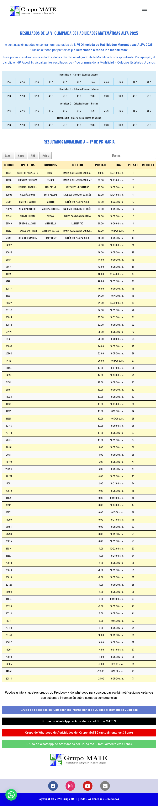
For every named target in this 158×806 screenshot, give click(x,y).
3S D (120, 125)
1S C (93, 110)
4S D (135, 125)
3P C (36, 110)
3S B (120, 96)
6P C (79, 110)
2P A (22, 81)
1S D (93, 125)
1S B (93, 96)
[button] (11, 795)
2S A (106, 81)
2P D (22, 125)
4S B (135, 96)
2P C (22, 110)
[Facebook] (53, 786)
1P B (9, 96)
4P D (51, 125)
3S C (120, 110)
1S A (93, 81)
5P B (65, 96)
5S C (149, 110)
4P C (51, 110)
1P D (9, 125)
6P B (79, 96)
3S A (120, 81)
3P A (36, 81)
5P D (65, 125)
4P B (51, 96)
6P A (79, 81)
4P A (51, 81)
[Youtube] (87, 786)
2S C (106, 110)
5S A (149, 81)
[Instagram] (70, 786)
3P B (36, 96)
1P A (9, 81)
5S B (149, 96)
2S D (106, 125)
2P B (22, 96)
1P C (9, 110)
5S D (149, 125)
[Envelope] (105, 786)
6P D (79, 125)
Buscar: (116, 155)
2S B (106, 96)
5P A (65, 81)
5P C (65, 110)
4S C (135, 110)
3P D (36, 125)
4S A (135, 81)
